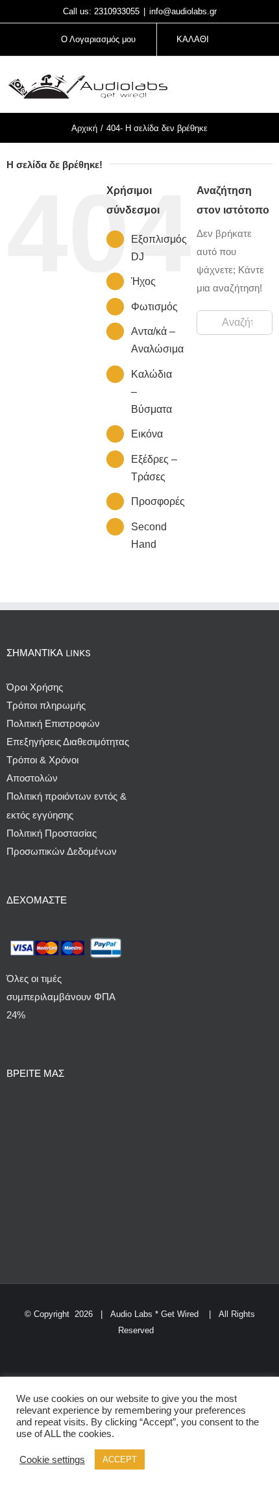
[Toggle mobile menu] (267, 86)
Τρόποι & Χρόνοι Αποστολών (42, 768)
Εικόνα (147, 433)
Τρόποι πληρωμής (46, 705)
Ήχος (143, 281)
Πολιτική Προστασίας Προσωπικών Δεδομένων (61, 842)
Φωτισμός (154, 306)
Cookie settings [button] (52, 1460)
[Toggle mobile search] (244, 86)
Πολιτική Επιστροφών (53, 723)
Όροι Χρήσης (34, 687)
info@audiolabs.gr (183, 11)
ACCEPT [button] (120, 1459)
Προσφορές (158, 501)
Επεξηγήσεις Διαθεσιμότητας (67, 741)
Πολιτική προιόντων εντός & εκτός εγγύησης (66, 805)
